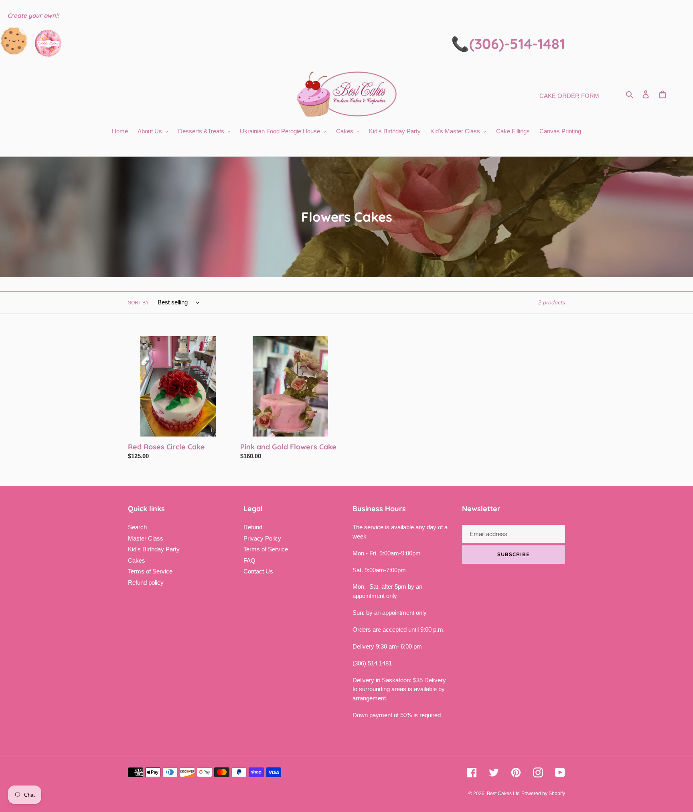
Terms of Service (150, 571)
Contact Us (258, 571)
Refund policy (146, 582)
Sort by (138, 303)
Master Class (145, 538)
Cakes (136, 560)
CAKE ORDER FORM (569, 95)
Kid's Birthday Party (154, 549)
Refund (252, 527)
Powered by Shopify (543, 793)
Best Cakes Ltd (503, 793)
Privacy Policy (262, 538)
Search (137, 527)
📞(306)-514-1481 (508, 44)
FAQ (249, 560)
